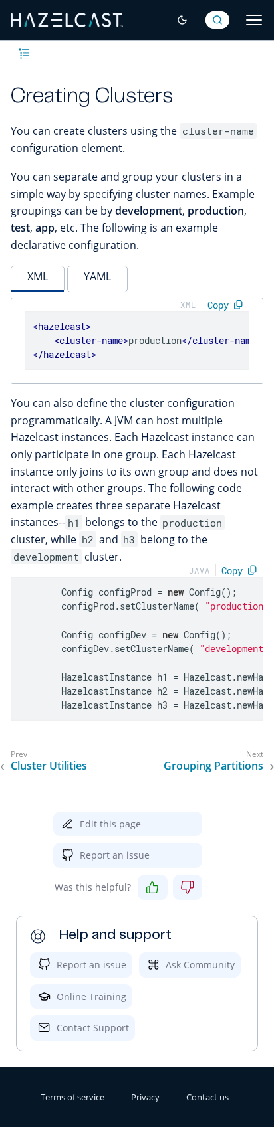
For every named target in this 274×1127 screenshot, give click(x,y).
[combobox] (217, 20)
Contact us (207, 1097)
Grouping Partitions (213, 766)
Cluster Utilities (49, 766)
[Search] (217, 20)
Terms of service (72, 1097)
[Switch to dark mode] (182, 20)
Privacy (145, 1097)
